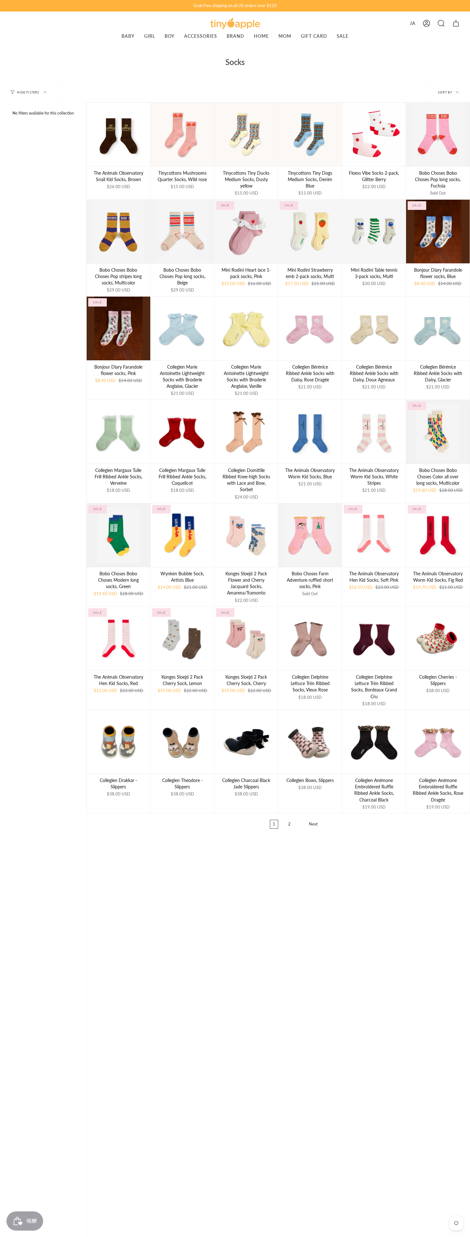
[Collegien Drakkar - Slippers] (118, 742)
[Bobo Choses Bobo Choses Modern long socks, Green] (118, 535)
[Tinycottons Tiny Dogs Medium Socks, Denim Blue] (310, 134)
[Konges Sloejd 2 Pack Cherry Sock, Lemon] (182, 638)
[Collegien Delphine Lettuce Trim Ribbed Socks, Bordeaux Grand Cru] (374, 638)
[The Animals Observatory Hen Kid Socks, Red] (118, 638)
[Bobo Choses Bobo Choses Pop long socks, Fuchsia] (438, 134)
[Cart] (456, 23)
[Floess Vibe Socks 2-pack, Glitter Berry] (374, 134)
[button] (441, 23)
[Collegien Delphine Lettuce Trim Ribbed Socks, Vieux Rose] (310, 638)
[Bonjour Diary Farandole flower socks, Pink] (118, 328)
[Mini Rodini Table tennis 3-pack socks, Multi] (374, 231)
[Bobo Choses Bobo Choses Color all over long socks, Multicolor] (438, 432)
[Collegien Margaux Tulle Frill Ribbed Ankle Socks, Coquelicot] (182, 432)
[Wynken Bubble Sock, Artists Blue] (182, 535)
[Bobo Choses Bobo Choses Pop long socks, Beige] (182, 231)
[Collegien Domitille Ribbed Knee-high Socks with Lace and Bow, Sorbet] (246, 432)
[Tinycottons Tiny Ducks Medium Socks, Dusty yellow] (246, 134)
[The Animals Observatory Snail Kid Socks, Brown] (118, 134)
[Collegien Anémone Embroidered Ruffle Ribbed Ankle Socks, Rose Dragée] (438, 742)
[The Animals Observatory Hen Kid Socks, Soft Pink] (374, 535)
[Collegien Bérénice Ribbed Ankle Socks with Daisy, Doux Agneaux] (374, 328)
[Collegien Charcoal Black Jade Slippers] (246, 742)
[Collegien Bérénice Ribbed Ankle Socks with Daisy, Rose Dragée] (310, 328)
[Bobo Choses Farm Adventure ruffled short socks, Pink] (310, 535)
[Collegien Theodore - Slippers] (182, 742)
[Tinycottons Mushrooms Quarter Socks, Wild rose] (182, 134)
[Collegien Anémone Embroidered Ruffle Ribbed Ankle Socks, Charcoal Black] (374, 742)
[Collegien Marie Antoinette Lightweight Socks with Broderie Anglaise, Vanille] (246, 328)
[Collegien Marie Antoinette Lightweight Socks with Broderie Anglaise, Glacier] (182, 328)
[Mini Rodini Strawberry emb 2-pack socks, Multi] (310, 231)
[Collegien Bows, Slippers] (310, 742)
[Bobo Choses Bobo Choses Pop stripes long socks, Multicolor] (118, 231)
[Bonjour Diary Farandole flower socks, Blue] (438, 231)
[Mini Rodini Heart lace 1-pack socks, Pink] (246, 231)
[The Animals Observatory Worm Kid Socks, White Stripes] (374, 432)
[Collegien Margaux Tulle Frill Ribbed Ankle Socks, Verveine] (118, 432)
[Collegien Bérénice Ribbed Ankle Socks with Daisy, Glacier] (438, 328)
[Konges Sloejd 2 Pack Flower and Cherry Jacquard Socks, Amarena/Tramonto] (246, 535)
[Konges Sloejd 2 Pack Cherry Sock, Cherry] (246, 638)
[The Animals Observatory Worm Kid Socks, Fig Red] (438, 535)
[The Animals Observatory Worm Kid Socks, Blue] (310, 432)
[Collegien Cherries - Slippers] (438, 638)
